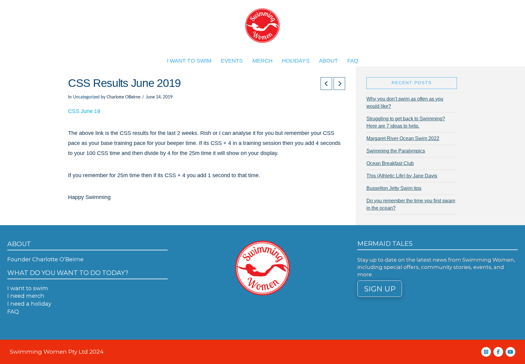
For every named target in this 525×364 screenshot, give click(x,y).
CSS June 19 (84, 111)
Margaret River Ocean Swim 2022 (402, 138)
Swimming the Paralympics (395, 150)
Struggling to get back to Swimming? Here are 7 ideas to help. (405, 122)
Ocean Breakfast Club (390, 163)
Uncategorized (86, 97)
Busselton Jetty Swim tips (393, 188)
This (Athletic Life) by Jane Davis (401, 175)
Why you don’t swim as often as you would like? (404, 102)
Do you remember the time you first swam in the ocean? (410, 204)
